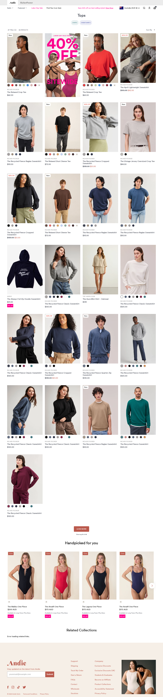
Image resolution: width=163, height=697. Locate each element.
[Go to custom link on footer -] (139, 677)
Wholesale (75, 689)
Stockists (74, 693)
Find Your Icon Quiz (54, 8)
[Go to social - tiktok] (18, 687)
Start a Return (76, 675)
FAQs (73, 680)
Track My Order (77, 670)
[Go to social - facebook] (8, 687)
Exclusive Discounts (103, 666)
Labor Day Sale (37, 8)
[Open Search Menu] (144, 8)
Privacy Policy (100, 693)
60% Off (125, 35)
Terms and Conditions (30, 694)
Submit (50, 674)
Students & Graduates (103, 675)
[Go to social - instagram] (12, 687)
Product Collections (103, 684)
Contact (74, 684)
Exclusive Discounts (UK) (105, 670)
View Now (109, 8)
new (10, 35)
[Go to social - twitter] (24, 687)
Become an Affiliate (103, 680)
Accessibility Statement (104, 689)
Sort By (149, 30)
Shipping (74, 666)
